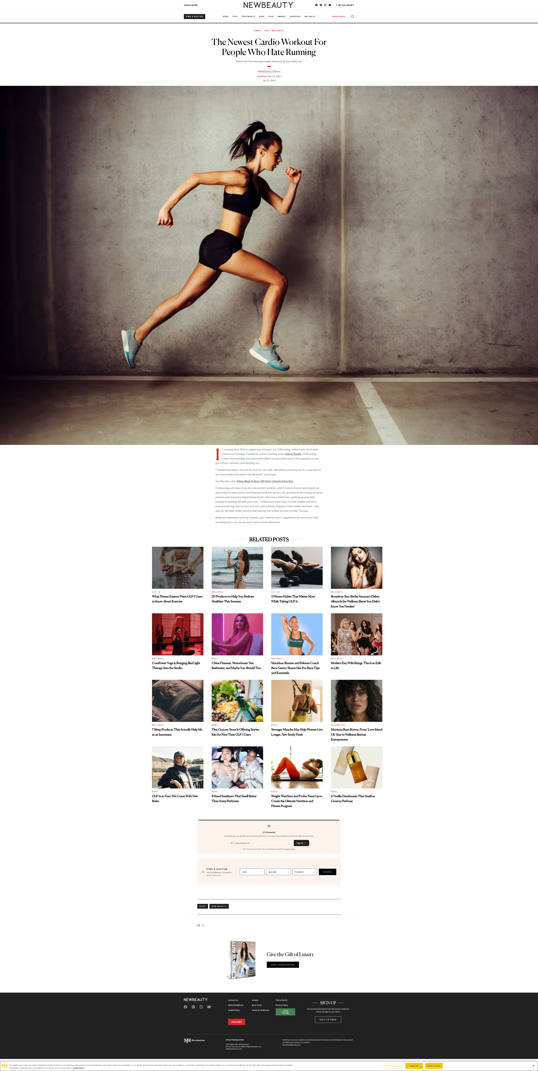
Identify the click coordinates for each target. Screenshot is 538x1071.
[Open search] (352, 16)
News (215, 725)
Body (215, 658)
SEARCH (327, 872)
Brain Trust (257, 1005)
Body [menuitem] (262, 16)
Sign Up (300, 843)
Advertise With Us (236, 1005)
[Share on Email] (203, 925)
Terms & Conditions (260, 1010)
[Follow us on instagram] (325, 5)
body (203, 906)
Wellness (217, 592)
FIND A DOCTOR (194, 16)
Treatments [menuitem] (248, 16)
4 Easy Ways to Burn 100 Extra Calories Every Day (264, 481)
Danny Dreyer (293, 454)
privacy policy (290, 849)
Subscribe (191, 5)
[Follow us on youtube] (330, 5)
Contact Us (233, 1000)
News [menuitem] (226, 16)
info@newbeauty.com (234, 1049)
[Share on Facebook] (198, 925)
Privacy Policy (282, 1005)
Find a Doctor (281, 1000)
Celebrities (338, 725)
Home (257, 30)
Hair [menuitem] (271, 16)
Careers (255, 1000)
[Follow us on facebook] (316, 5)
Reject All (414, 1066)
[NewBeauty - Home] (269, 5)
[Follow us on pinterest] (321, 5)
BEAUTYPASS (339, 16)
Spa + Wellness (274, 30)
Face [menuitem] (235, 16)
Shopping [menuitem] (295, 16)
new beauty (219, 906)
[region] (269, 1066)
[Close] (533, 1066)
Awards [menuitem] (282, 16)
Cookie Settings (285, 1012)
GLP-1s (156, 592)
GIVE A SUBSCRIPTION (283, 964)
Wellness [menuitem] (310, 16)
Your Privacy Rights (394, 1066)
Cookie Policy (234, 1010)
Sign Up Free (328, 1019)
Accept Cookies (433, 1066)
